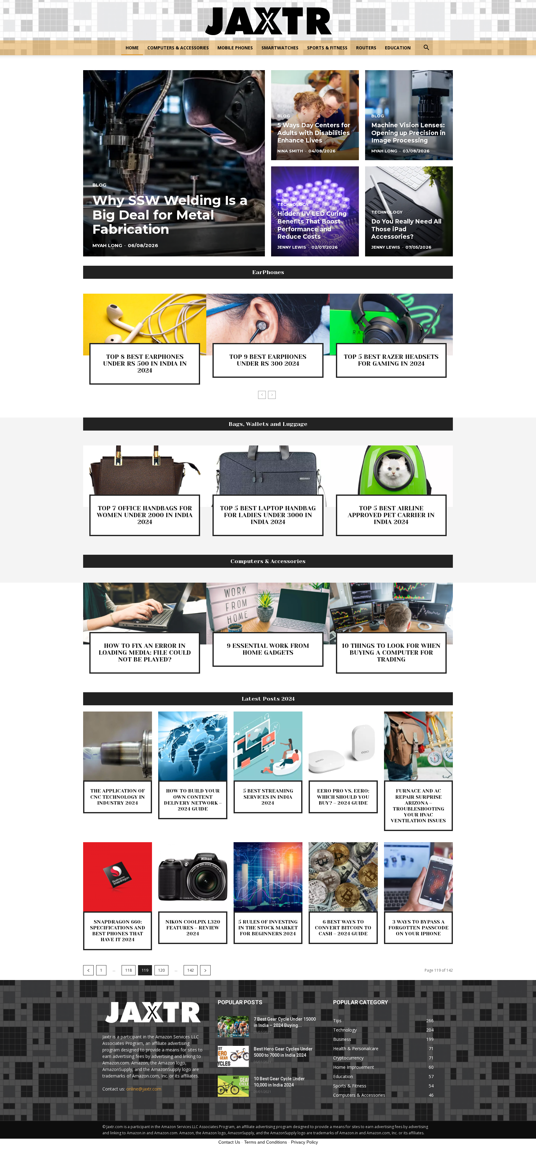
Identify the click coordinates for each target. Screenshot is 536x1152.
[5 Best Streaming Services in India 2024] (268, 746)
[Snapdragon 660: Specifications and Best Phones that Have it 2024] (117, 876)
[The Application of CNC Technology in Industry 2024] (117, 746)
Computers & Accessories (178, 48)
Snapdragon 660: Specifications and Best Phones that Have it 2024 (117, 931)
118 (128, 970)
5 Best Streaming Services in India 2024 (268, 797)
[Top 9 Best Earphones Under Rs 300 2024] (267, 324)
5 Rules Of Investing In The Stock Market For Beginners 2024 (268, 928)
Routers (366, 48)
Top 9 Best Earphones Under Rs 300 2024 (267, 360)
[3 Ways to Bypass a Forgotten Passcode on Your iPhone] (418, 876)
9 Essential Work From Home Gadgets (268, 649)
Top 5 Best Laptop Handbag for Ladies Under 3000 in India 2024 (268, 515)
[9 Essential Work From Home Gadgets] (267, 613)
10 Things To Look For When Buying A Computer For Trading (391, 652)
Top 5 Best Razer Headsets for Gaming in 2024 (391, 360)
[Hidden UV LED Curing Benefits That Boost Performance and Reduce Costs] (315, 211)
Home (132, 48)
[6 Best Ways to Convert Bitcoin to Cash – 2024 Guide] (343, 876)
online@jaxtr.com (143, 1089)
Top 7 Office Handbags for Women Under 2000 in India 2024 (145, 515)
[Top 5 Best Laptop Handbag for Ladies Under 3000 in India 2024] (267, 476)
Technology (292, 204)
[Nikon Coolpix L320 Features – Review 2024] (192, 876)
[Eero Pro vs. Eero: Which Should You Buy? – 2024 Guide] (343, 746)
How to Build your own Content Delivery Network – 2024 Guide (193, 800)
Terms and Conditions (265, 1142)
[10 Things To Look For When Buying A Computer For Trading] (391, 613)
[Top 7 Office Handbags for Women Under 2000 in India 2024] (144, 476)
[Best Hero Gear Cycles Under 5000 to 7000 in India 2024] (233, 1056)
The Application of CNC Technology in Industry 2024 (117, 797)
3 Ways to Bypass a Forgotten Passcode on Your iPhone (418, 928)
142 (190, 970)
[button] (426, 48)
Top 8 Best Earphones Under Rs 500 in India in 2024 (145, 363)
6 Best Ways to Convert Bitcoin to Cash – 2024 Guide (343, 928)
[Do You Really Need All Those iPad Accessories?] (409, 211)
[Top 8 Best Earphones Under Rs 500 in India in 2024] (144, 324)
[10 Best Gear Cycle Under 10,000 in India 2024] (233, 1086)
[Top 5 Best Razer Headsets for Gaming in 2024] (391, 324)
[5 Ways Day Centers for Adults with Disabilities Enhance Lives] (315, 115)
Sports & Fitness (327, 48)
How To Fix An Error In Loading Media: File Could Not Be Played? (145, 652)
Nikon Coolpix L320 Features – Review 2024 (192, 928)
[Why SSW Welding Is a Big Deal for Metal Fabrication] (174, 163)
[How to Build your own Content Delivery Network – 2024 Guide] (192, 746)
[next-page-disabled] (272, 395)
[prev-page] (262, 395)
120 (161, 970)
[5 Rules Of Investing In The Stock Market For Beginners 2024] (268, 876)
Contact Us (229, 1142)
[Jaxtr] (268, 20)
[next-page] (205, 970)
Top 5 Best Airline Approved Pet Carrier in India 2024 (391, 515)
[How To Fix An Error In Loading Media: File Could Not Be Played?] (144, 613)
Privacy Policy (304, 1142)
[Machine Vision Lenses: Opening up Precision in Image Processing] (409, 115)
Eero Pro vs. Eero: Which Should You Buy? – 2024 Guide (343, 797)
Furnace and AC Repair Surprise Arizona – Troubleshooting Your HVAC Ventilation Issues (418, 806)
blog (99, 185)
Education (398, 48)
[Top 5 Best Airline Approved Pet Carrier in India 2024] (391, 476)
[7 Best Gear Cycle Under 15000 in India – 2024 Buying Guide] (233, 1026)
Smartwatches (279, 48)
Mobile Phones (235, 48)
